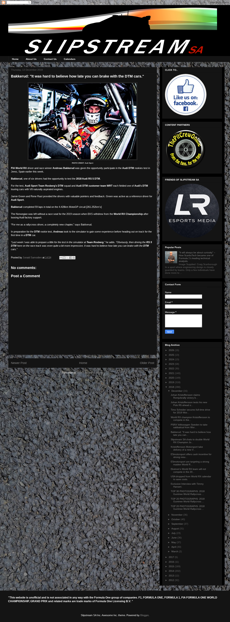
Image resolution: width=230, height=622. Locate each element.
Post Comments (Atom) (90, 372)
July (173, 533)
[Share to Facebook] (70, 257)
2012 (172, 580)
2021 (172, 373)
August (175, 528)
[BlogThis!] (64, 257)
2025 (172, 355)
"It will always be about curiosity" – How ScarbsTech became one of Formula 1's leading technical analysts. (197, 256)
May (174, 542)
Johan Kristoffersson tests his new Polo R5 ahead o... (189, 403)
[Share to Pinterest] (73, 257)
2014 (172, 571)
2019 (172, 382)
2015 (172, 566)
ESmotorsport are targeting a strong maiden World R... (190, 463)
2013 (172, 575)
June (174, 537)
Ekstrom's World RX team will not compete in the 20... (188, 470)
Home (15, 59)
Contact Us (50, 59)
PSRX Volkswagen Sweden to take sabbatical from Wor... (189, 426)
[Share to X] (67, 257)
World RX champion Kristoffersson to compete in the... (190, 418)
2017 (172, 557)
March (175, 551)
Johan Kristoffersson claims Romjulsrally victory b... (185, 396)
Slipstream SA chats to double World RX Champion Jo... (190, 441)
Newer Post (19, 363)
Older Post (147, 363)
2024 (172, 359)
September (177, 523)
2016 (172, 561)
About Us (31, 59)
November (177, 514)
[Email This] (61, 257)
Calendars (69, 59)
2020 (172, 377)
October (176, 519)
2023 (172, 364)
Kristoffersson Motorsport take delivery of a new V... (187, 448)
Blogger (144, 615)
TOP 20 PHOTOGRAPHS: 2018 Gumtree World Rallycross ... (188, 500)
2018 (172, 387)
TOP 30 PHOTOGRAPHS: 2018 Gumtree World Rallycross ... (188, 492)
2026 (172, 350)
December (177, 391)
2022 (172, 368)
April (174, 547)
